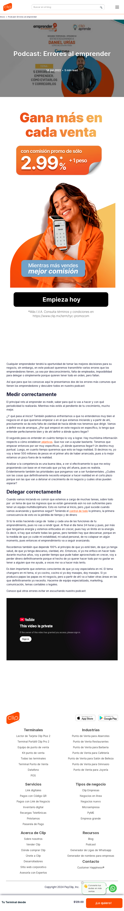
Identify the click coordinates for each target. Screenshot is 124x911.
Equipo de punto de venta (33, 747)
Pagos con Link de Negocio (33, 801)
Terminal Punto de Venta (33, 764)
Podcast (91, 844)
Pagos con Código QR (33, 795)
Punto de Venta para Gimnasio (90, 764)
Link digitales (33, 790)
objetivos (46, 441)
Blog (90, 838)
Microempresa (91, 807)
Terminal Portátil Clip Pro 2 (33, 741)
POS (33, 775)
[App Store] (85, 718)
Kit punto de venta (33, 752)
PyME (90, 812)
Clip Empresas (90, 790)
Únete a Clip (33, 855)
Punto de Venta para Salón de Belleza (91, 758)
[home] (8, 7)
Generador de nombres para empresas (90, 855)
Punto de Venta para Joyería (90, 769)
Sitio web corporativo (33, 867)
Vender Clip (33, 844)
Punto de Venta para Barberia (91, 747)
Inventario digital (33, 807)
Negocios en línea (91, 795)
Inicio (2, 17)
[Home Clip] (13, 718)
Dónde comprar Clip (33, 850)
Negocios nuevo (91, 801)
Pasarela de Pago (33, 824)
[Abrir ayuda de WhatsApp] (113, 888)
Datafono (33, 769)
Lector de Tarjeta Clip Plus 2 (33, 736)
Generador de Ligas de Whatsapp (90, 850)
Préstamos (33, 818)
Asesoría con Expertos (33, 872)
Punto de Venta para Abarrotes (90, 736)
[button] (117, 7)
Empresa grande (91, 818)
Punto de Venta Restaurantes (91, 741)
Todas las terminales (33, 758)
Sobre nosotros (33, 838)
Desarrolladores (33, 861)
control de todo (78, 511)
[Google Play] (108, 718)
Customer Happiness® (90, 867)
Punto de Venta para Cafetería (90, 752)
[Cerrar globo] (82, 882)
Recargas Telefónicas (33, 812)
